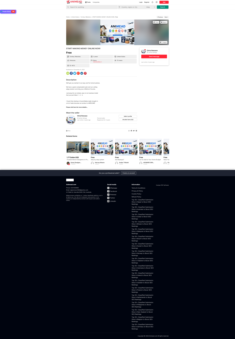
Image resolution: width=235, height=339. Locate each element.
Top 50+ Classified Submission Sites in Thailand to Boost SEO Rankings (142, 260)
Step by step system (97, 159)
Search (162, 7)
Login (140, 2)
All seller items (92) (127, 119)
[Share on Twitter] (134, 130)
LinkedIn (113, 201)
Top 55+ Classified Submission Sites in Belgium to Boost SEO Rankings (142, 319)
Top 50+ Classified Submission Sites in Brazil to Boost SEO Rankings (142, 238)
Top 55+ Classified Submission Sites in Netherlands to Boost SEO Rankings (142, 297)
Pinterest (113, 194)
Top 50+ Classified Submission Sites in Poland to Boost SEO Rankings (142, 290)
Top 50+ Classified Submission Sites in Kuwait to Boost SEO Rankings (142, 246)
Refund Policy (136, 197)
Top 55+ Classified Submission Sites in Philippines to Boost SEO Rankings (142, 304)
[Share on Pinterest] (136, 130)
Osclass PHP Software (162, 185)
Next (166, 17)
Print (68, 130)
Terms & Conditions (138, 188)
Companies (96, 2)
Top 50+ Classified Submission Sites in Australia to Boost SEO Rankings (142, 209)
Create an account (128, 173)
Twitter (112, 198)
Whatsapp (113, 188)
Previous (160, 17)
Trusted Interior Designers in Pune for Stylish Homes (78, 159)
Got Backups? (119, 159)
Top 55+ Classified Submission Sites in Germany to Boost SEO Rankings (142, 327)
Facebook (113, 191)
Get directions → (97, 62)
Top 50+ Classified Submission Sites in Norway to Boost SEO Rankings (142, 253)
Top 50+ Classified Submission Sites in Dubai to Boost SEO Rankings (142, 216)
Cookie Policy (136, 194)
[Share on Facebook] (131, 130)
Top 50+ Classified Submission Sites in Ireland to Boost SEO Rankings (142, 275)
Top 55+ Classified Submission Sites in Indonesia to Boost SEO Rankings (143, 268)
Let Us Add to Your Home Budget (150, 159)
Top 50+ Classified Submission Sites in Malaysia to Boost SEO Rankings (142, 231)
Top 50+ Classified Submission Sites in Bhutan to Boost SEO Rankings (142, 224)
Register (146, 2)
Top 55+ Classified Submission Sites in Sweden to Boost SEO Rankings (142, 282)
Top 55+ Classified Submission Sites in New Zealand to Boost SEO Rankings (142, 312)
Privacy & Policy (137, 191)
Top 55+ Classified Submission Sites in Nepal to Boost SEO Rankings (142, 202)
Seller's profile (128, 116)
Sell (164, 2)
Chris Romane (82, 116)
